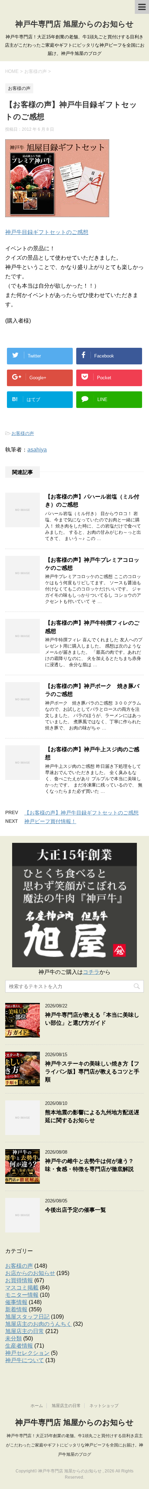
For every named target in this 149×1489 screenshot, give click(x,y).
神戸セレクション (27, 1353)
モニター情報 (21, 1295)
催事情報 (16, 1302)
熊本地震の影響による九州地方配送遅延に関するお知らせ (92, 1116)
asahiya (37, 450)
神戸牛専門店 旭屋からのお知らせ (74, 24)
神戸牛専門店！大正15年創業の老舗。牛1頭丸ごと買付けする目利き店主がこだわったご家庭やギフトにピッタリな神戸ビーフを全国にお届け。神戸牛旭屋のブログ (74, 1445)
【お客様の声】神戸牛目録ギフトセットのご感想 (81, 813)
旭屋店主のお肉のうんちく (38, 1324)
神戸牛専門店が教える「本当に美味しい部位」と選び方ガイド (92, 1019)
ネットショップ (104, 1405)
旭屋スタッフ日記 (27, 1317)
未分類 (13, 1338)
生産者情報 (19, 1346)
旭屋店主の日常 (24, 1331)
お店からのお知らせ (30, 1273)
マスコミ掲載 (21, 1288)
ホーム (36, 1405)
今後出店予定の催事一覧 (75, 1210)
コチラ (91, 972)
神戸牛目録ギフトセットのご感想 (46, 232)
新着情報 (16, 1309)
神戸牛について (24, 1360)
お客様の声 (22, 433)
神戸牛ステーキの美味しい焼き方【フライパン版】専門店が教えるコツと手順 (92, 1072)
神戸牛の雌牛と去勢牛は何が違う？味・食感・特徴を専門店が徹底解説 (89, 1165)
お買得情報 (19, 1280)
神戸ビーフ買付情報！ (50, 821)
